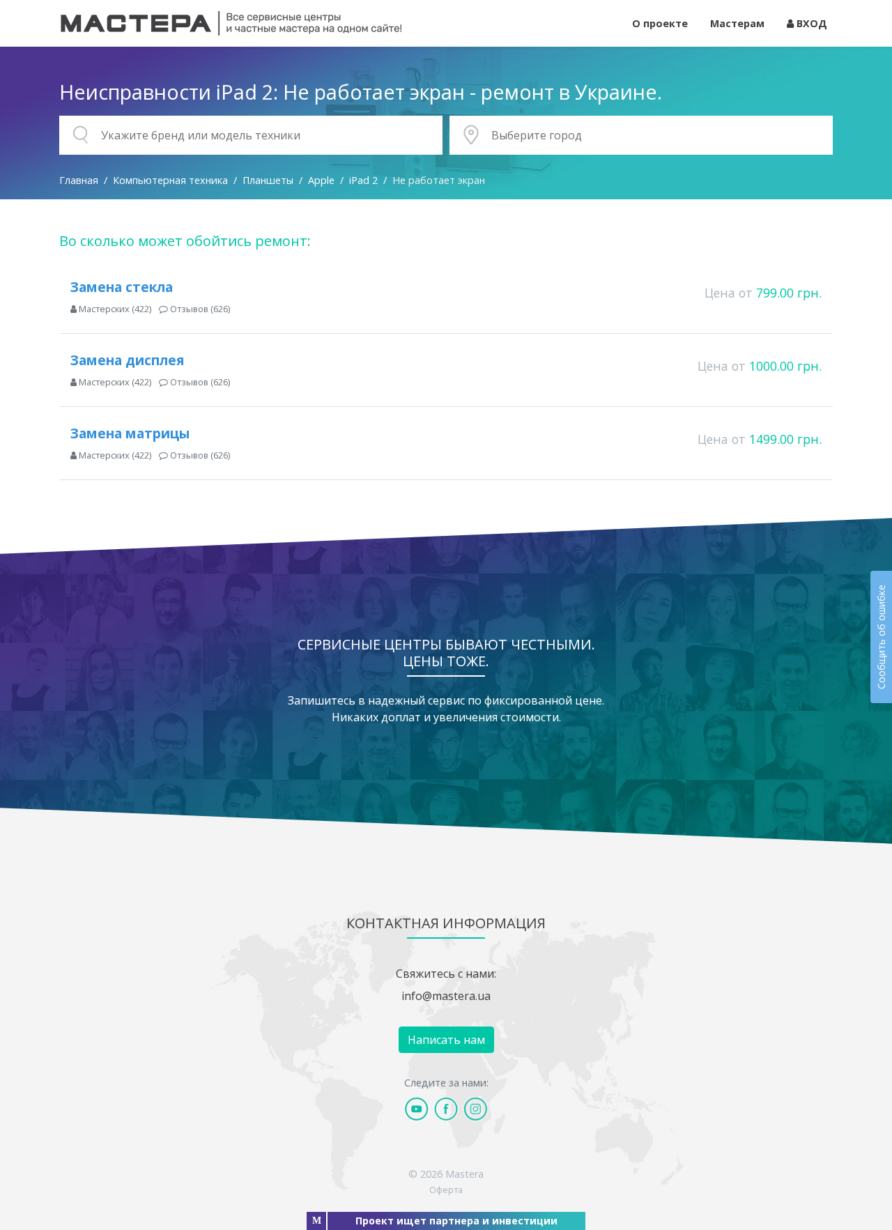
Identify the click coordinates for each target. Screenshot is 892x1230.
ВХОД (810, 23)
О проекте (660, 23)
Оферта (446, 1189)
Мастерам (737, 23)
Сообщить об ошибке (881, 637)
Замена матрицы (130, 433)
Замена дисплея (127, 360)
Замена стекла (121, 286)
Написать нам (446, 1039)
